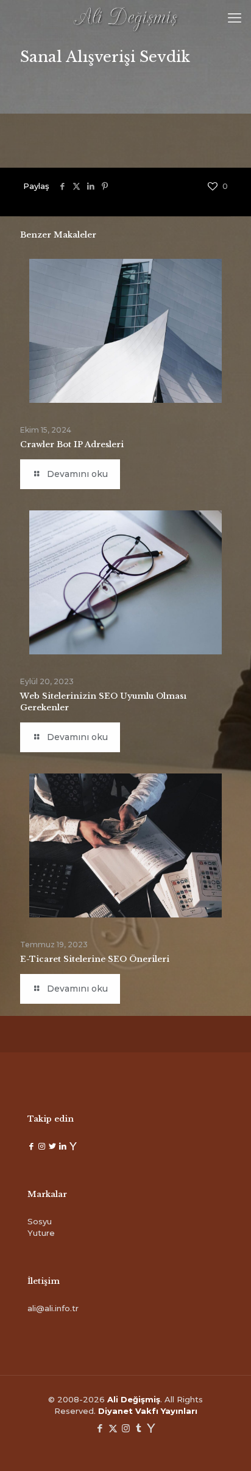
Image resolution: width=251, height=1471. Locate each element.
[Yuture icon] (151, 1428)
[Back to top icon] (226, 1446)
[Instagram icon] (125, 1428)
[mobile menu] (234, 18)
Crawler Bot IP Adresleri (72, 444)
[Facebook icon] (100, 1428)
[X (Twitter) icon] (113, 1428)
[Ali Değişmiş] (125, 18)
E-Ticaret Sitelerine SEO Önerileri (94, 959)
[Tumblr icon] (138, 1428)
